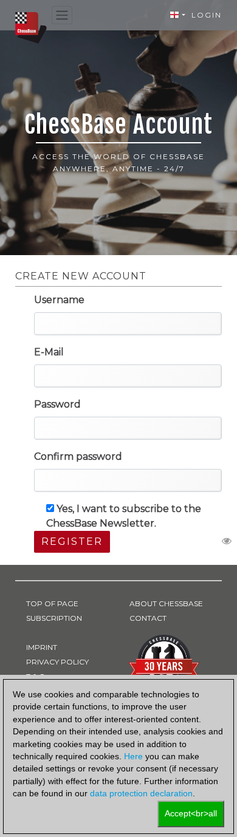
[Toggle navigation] (62, 15)
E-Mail (49, 352)
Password (57, 404)
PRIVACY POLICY (57, 661)
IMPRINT (41, 647)
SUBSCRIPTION (54, 618)
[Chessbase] (31, 27)
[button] (177, 15)
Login (206, 14)
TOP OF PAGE (52, 603)
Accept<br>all (191, 813)
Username (59, 300)
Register (72, 541)
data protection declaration (141, 793)
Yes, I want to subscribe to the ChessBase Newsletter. (123, 516)
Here (133, 756)
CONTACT (148, 618)
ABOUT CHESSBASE (166, 603)
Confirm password (78, 456)
